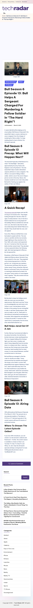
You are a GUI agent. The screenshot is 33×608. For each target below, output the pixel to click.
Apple (5, 542)
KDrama (6, 559)
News (21, 81)
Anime (5, 538)
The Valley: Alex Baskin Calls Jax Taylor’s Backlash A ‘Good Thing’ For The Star (16, 505)
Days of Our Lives (9, 548)
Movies (6, 565)
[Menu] (4, 13)
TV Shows (9, 85)
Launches (6, 562)
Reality (6, 572)
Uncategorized (8, 592)
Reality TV (7, 575)
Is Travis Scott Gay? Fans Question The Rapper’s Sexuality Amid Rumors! (16, 498)
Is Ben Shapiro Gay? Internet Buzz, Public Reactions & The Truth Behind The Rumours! (16, 491)
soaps (6, 582)
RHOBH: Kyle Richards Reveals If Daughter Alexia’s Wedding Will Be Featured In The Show (15, 522)
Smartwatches (8, 579)
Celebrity (6, 545)
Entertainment (11, 81)
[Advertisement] (16, 39)
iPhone (6, 555)
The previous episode (10, 212)
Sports (6, 586)
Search (6, 472)
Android (6, 535)
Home (3, 16)
